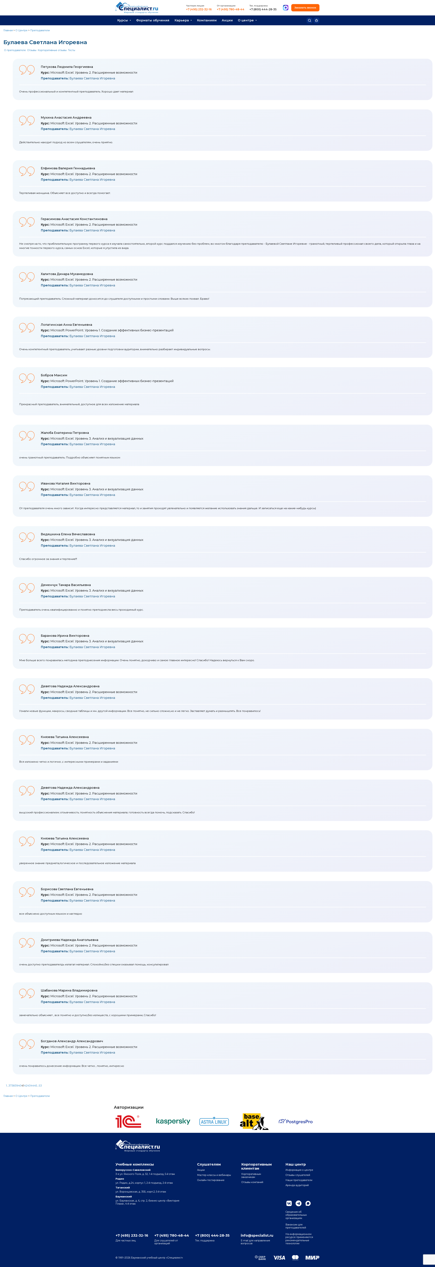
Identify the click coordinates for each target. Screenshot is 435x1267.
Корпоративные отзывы (52, 50)
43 (29, 1085)
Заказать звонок (305, 7)
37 (10, 1085)
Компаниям (207, 20)
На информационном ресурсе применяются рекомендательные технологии (299, 1239)
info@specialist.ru (257, 1235)
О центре (246, 20)
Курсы (122, 20)
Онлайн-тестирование (210, 1180)
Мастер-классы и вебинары (214, 1175)
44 (32, 1085)
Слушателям (209, 1164)
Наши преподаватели (298, 1180)
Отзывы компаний (252, 1182)
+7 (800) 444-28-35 (263, 9)
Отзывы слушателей (297, 1175)
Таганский (123, 1187)
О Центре (21, 30)
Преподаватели (40, 30)
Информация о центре (299, 1169)
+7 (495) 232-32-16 (199, 9)
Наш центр (295, 1164)
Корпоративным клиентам (256, 1166)
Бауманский (124, 1196)
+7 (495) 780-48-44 (230, 9)
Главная (8, 30)
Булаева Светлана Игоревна (78, 78)
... (7, 1085)
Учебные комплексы (135, 1164)
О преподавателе (15, 50)
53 (40, 1085)
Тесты (71, 50)
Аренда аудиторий (297, 1185)
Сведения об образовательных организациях (296, 1214)
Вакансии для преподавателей (295, 1226)
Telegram (298, 1203)
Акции (227, 20)
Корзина (316, 20)
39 (16, 1085)
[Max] (286, 8)
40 (19, 1085)
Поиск (309, 20)
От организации (226, 5)
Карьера (182, 20)
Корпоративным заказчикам (251, 1176)
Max (308, 1203)
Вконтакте (289, 1203)
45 (35, 1085)
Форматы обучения (152, 20)
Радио (120, 1178)
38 (13, 1085)
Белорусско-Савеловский (133, 1169)
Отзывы (31, 50)
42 (25, 1085)
